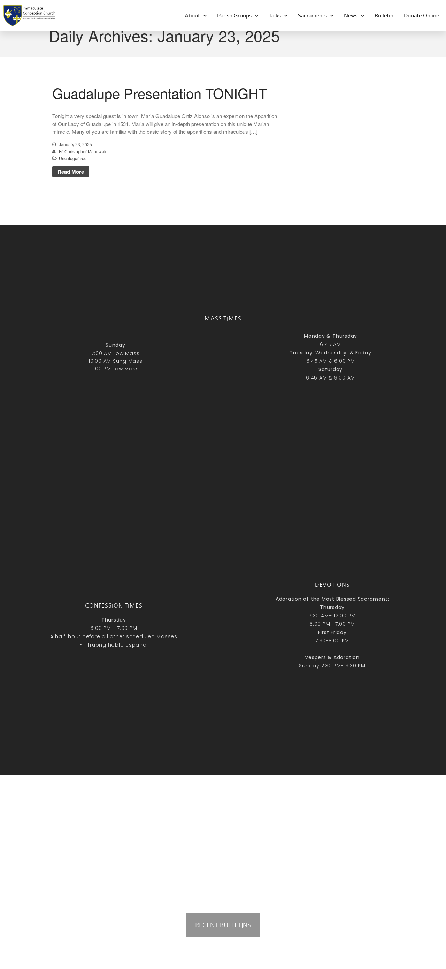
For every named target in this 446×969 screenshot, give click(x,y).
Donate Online (421, 16)
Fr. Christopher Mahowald (83, 151)
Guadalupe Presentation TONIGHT (159, 93)
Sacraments (312, 16)
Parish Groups (234, 16)
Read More (70, 171)
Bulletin (384, 16)
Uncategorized (73, 158)
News (350, 16)
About (192, 16)
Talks (275, 16)
